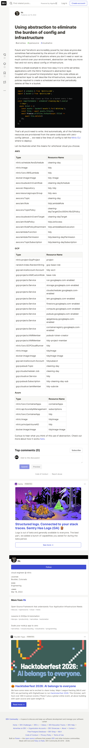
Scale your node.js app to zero (34, 627)
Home (15, 725)
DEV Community (12, 719)
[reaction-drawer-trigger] (5, 56)
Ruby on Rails (39, 741)
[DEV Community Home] (4, 3)
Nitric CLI (76, 137)
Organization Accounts (37, 728)
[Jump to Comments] (4, 65)
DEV (53, 738)
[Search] (11, 3)
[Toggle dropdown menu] (85, 484)
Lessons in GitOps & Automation (30, 617)
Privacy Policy (46, 735)
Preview (36, 467)
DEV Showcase (53, 728)
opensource (33, 43)
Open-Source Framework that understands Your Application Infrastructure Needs (46, 608)
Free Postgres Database (37, 732)
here (42, 439)
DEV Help (71, 725)
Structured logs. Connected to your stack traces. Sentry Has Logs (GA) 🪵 (46, 526)
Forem (17, 738)
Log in (64, 3)
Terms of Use (59, 735)
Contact (72, 728)
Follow (49, 567)
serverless (21, 43)
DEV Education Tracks (57, 725)
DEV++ (36, 725)
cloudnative (46, 43)
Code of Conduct (41, 474)
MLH (60, 732)
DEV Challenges (26, 725)
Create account (78, 3)
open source (30, 738)
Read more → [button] (19, 704)
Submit (24, 467)
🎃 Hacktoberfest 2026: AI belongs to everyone (43, 686)
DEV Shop (52, 732)
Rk (22, 12)
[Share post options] (4, 90)
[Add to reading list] (4, 74)
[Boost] (4, 82)
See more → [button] (48, 545)
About (64, 728)
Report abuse (57, 474)
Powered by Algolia (48, 3)
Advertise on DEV (19, 728)
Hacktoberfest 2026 (59, 693)
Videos (43, 725)
